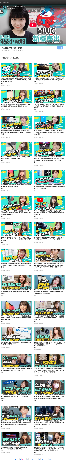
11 (45, 459)
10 (42, 459)
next (50, 459)
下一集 (60, 48)
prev (16, 459)
